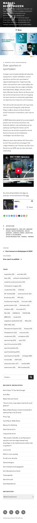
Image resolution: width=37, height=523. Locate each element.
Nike (28, 321)
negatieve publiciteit (13, 321)
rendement (10, 336)
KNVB (26, 313)
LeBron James (19, 233)
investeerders (18, 231)
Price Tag (6, 417)
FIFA (20, 298)
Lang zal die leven (9, 434)
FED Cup (22, 229)
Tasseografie (8, 475)
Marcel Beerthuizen (13, 5)
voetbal (25, 364)
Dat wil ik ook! (8, 479)
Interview (10, 226)
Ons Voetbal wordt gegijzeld (13, 467)
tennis (24, 236)
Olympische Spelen (12, 329)
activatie (21, 274)
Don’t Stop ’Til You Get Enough (14, 390)
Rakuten (29, 233)
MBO (7, 317)
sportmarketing (13, 236)
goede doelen (10, 305)
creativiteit (9, 290)
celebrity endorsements (14, 282)
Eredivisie (9, 298)
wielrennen (9, 367)
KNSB (16, 313)
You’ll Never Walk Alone (11, 421)
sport (22, 340)
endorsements (12, 229)
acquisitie (9, 274)
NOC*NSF (9, 325)
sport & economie (13, 234)
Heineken (24, 305)
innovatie (21, 309)
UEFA (18, 360)
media (17, 317)
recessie (24, 333)
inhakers (8, 309)
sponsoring (10, 340)
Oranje (28, 329)
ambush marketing (21, 278)
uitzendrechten (11, 364)
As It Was (6, 395)
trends (31, 236)
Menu (20, 30)
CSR (21, 290)
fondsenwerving (11, 301)
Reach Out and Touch (10, 399)
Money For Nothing (10, 425)
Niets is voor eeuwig (10, 454)
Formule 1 (27, 301)
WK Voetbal (24, 367)
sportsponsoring (11, 356)
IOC (7, 313)
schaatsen (23, 336)
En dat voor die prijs (10, 458)
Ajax (7, 278)
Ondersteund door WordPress (13, 518)
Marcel (23, 62)
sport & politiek (11, 348)
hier (24, 193)
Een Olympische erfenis (11, 471)
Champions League (12, 286)
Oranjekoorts (10, 333)
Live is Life (7, 450)
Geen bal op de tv (9, 429)
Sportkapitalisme (9, 484)
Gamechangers (8, 462)
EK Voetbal (9, 294)
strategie (27, 356)
